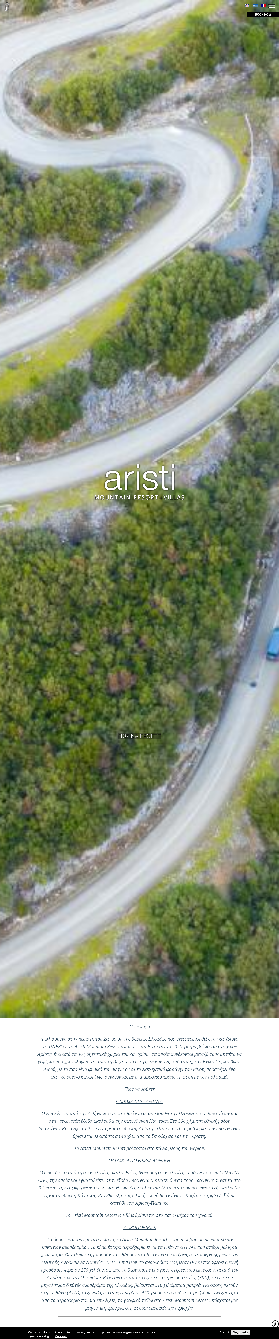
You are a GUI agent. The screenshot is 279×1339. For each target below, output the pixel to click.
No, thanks (240, 1332)
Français (263, 5)
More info (61, 1336)
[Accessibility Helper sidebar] (275, 1324)
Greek (255, 5)
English (247, 5)
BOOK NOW (263, 14)
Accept (224, 1332)
